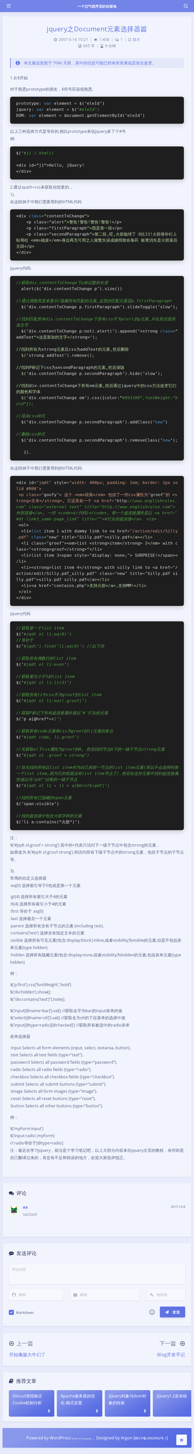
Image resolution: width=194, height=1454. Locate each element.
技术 (136, 39)
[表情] (152, 1312)
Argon (126, 1438)
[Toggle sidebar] (8, 6)
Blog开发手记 (171, 1354)
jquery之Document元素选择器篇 (97, 28)
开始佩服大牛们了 (27, 1354)
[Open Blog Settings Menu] (181, 1440)
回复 (178, 1219)
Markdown (25, 1312)
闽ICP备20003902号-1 (150, 1438)
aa (25, 1207)
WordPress (60, 1438)
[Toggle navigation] (185, 6)
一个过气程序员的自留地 (97, 6)
